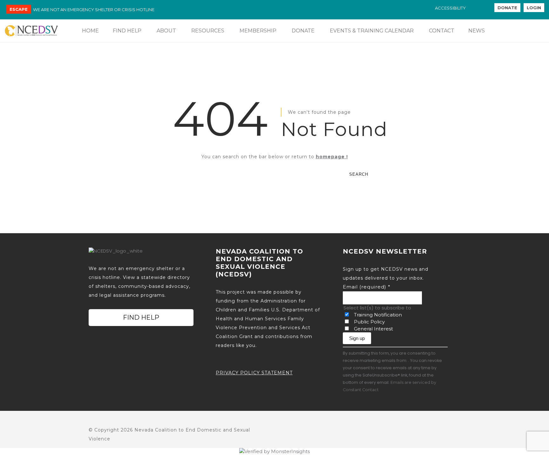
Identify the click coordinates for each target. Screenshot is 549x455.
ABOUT (166, 31)
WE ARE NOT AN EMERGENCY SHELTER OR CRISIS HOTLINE (93, 9)
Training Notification (378, 315)
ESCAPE (19, 9)
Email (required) (366, 287)
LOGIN (534, 7)
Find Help (141, 317)
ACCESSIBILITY (450, 7)
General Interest (373, 329)
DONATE (507, 7)
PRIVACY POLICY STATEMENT (254, 373)
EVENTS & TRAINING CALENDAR (372, 31)
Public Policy (369, 322)
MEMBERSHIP (258, 31)
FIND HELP (127, 31)
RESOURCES (207, 31)
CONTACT (441, 31)
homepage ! (332, 157)
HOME (90, 31)
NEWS (476, 31)
